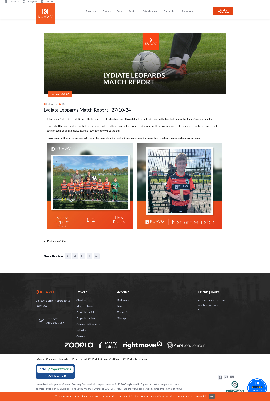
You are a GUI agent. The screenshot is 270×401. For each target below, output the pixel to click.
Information (186, 11)
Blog (64, 104)
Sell (119, 11)
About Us (90, 11)
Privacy (40, 358)
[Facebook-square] (220, 377)
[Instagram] (226, 377)
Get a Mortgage (149, 11)
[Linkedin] (232, 377)
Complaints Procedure (58, 358)
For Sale (107, 11)
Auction (132, 11)
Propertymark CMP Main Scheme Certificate (96, 358)
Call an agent (52, 318)
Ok (211, 396)
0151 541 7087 (55, 322)
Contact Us (169, 11)
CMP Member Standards (136, 358)
